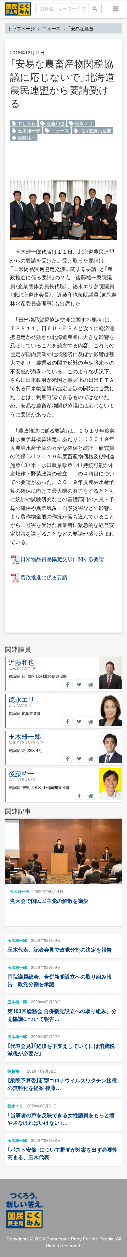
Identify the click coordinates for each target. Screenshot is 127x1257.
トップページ (21, 28)
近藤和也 (54, 123)
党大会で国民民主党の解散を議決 (49, 900)
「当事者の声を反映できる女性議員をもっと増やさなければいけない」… (61, 1118)
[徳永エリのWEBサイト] (91, 721)
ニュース (51, 28)
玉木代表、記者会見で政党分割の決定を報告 (59, 949)
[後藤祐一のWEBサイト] (91, 795)
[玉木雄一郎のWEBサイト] (91, 758)
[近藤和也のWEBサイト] (91, 684)
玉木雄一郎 (28, 130)
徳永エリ (83, 123)
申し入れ (26, 123)
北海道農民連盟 (94, 130)
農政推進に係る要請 (44, 577)
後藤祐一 (26, 137)
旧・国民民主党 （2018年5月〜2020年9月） (18, 8)
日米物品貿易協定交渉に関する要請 (62, 559)
